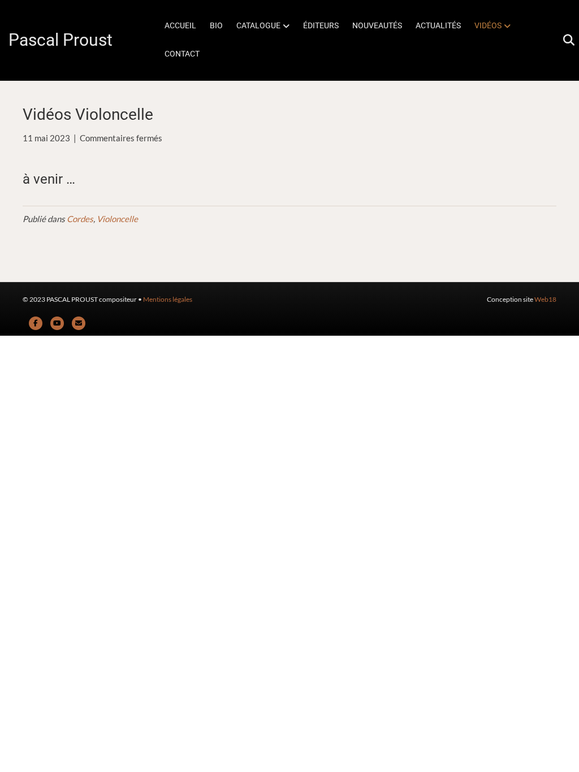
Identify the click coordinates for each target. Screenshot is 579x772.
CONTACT (182, 53)
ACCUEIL (180, 25)
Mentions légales (167, 299)
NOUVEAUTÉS (377, 25)
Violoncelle (117, 219)
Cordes (80, 219)
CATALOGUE (258, 25)
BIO (216, 25)
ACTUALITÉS (438, 25)
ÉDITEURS (321, 25)
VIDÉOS (488, 25)
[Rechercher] (563, 40)
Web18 (545, 299)
